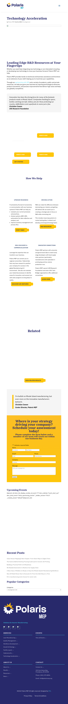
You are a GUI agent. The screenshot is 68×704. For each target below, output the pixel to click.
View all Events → (41, 638)
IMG (49, 691)
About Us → (7, 667)
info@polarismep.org (46, 678)
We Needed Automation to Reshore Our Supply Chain (22, 567)
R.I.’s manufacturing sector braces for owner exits (21, 577)
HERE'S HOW (43, 135)
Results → (6, 670)
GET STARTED (18, 162)
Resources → (7, 673)
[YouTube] (15, 628)
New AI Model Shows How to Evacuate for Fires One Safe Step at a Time (28, 574)
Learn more (46, 279)
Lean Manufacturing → (10, 638)
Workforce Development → (11, 644)
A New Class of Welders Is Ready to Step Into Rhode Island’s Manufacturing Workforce (32, 571)
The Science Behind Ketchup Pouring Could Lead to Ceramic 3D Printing (28, 561)
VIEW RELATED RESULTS (33, 380)
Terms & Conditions (40, 696)
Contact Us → (40, 667)
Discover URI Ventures (20, 284)
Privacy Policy (28, 696)
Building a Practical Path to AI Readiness (34, 342)
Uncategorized (26, 22)
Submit (14, 477)
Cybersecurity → (8, 653)
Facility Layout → (8, 650)
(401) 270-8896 (45, 675)
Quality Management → (10, 641)
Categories (10, 587)
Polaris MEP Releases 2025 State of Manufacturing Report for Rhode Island (34, 370)
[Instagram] (10, 628)
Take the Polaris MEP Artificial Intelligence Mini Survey (34, 355)
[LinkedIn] (5, 628)
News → (5, 676)
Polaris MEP (11, 22)
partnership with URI (22, 82)
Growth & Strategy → (9, 647)
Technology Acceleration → (11, 656)
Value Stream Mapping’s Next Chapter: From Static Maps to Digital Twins (28, 558)
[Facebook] (19, 628)
